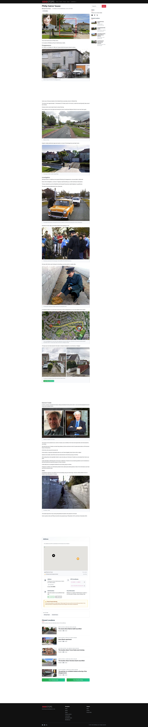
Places (64, 1)
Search (60, 1)
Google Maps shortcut (48, 380)
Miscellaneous (67, 719)
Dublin (67, 8)
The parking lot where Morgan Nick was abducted (101, 35)
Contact (88, 710)
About (88, 708)
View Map (46, 10)
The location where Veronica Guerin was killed (71, 660)
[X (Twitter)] (97, 15)
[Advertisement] (66, 91)
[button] (53, 555)
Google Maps (51, 596)
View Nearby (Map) (78, 680)
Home (57, 1)
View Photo (85, 574)
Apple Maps (59, 596)
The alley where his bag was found (52, 574)
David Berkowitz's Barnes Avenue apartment (100, 42)
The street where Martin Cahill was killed (69, 629)
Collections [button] (73, 1)
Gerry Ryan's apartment (65, 639)
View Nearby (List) (53, 680)
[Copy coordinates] (84, 586)
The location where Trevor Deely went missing (71, 650)
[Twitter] (46, 725)
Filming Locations (68, 714)
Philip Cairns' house (49, 572)
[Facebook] (94, 15)
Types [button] (68, 1)
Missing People (47, 614)
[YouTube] (92, 15)
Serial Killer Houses (68, 717)
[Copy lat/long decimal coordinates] (84, 582)
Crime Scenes (67, 716)
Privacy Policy (89, 712)
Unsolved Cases (55, 614)
